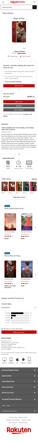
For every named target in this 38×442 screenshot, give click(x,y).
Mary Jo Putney (20, 51)
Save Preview (26, 56)
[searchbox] (19, 7)
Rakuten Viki (13, 417)
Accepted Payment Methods (12, 399)
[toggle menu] (3, 2)
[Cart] (34, 2)
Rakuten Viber (23, 417)
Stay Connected (7, 387)
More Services (13, 422)
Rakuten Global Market (13, 420)
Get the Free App (8, 392)
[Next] (35, 227)
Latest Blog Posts (8, 381)
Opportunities (6, 376)
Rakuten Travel (25, 420)
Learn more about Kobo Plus (13, 81)
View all (34, 179)
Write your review (19, 332)
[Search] (34, 7)
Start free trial (19, 85)
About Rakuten (23, 422)
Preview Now (14, 56)
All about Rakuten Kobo (10, 370)
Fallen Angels (21, 53)
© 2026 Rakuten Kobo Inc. (9, 411)
